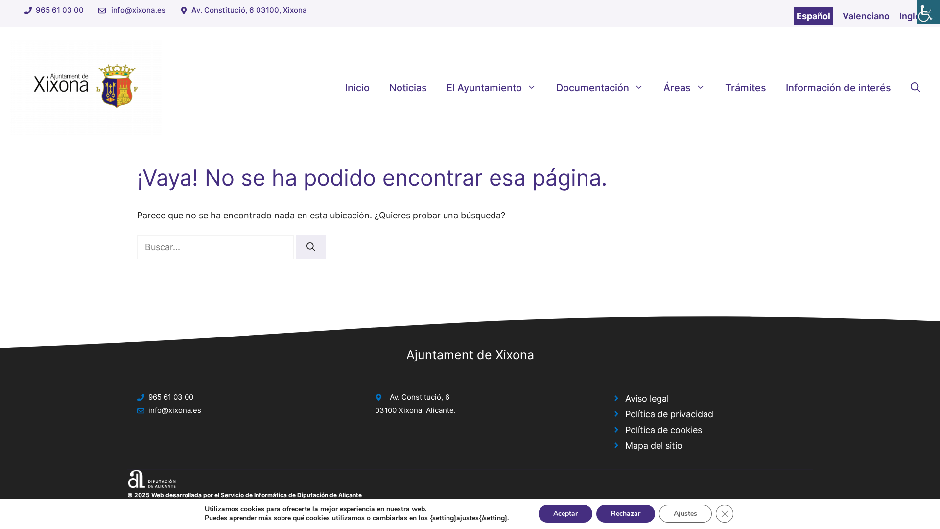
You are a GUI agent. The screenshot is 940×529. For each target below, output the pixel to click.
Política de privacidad (669, 414)
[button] (915, 87)
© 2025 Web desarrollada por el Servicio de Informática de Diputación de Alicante (244, 495)
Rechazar (625, 513)
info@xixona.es (138, 10)
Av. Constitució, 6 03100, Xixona (249, 10)
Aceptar (565, 513)
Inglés (912, 16)
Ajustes (685, 513)
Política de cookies (663, 430)
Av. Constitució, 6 (419, 397)
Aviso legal (647, 398)
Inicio (357, 88)
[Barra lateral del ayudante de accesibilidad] (928, 12)
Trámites (745, 88)
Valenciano (866, 16)
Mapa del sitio (653, 445)
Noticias (408, 88)
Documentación (592, 88)
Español (813, 16)
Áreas (677, 88)
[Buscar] (311, 247)
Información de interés (838, 88)
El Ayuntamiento (484, 88)
